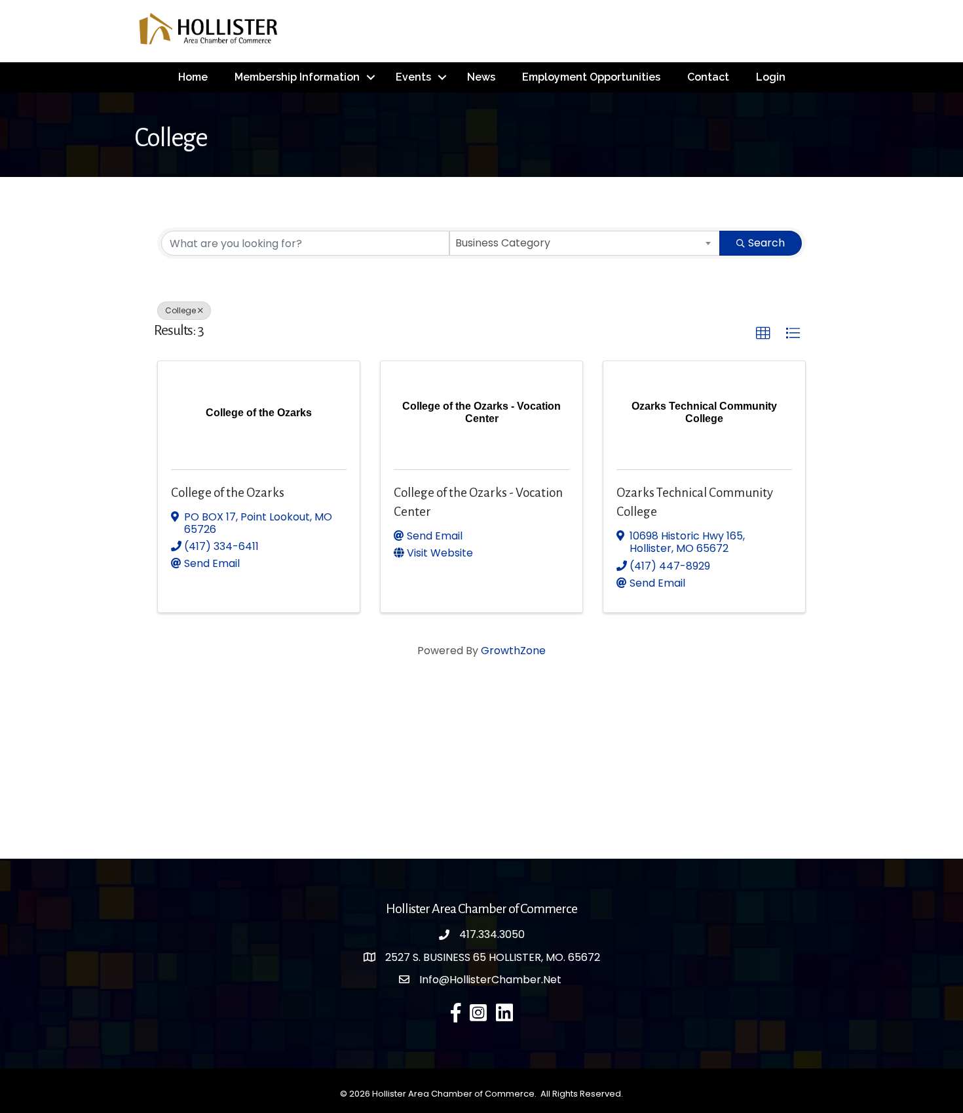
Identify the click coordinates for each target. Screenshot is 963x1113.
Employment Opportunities (591, 77)
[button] (763, 334)
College (180, 310)
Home (193, 77)
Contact (708, 77)
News (481, 77)
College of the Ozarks (227, 492)
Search (766, 242)
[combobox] (585, 243)
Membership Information (297, 77)
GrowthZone (513, 650)
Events (413, 77)
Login (770, 77)
